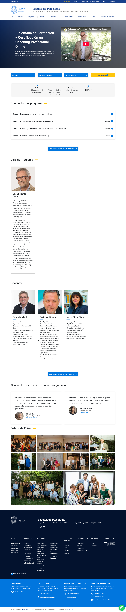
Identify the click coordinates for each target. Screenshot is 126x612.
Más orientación (71, 597)
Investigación (83, 17)
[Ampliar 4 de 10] (113, 437)
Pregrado (32, 17)
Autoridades (14, 545)
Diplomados (67, 545)
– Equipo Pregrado (29, 563)
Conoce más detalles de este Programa (63, 149)
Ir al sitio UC (14, 1)
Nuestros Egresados (49, 75)
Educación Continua (69, 17)
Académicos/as (15, 548)
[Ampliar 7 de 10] (87, 455)
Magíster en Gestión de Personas (40, 561)
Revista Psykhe (82, 550)
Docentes (23, 75)
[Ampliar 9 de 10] (60, 473)
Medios (76, 1)
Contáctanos (103, 75)
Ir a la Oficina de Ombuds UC (102, 599)
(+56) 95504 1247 (99, 596)
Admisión (67, 1)
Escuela (21, 17)
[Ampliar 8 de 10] (113, 455)
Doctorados (54, 17)
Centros (95, 17)
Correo (112, 1)
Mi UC (104, 1)
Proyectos (79, 545)
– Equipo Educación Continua (66, 551)
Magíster (43, 17)
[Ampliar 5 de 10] (34, 455)
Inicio (14, 17)
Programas (94, 545)
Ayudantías (27, 556)
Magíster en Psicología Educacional (40, 549)
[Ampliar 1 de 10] (34, 437)
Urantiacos (24, 609)
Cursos (66, 547)
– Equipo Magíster (42, 566)
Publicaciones (80, 543)
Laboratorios (80, 548)
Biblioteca (85, 1)
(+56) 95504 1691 (99, 593)
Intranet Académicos (107, 17)
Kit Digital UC (69, 609)
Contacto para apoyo (73, 593)
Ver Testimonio (31, 417)
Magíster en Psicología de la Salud (41, 555)
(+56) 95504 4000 (18, 591)
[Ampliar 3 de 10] (87, 437)
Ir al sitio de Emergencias (47, 597)
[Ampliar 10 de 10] (113, 473)
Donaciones (95, 1)
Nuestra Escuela (15, 543)
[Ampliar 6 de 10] (60, 455)
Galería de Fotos (76, 75)
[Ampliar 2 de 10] (60, 437)
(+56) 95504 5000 (45, 593)
